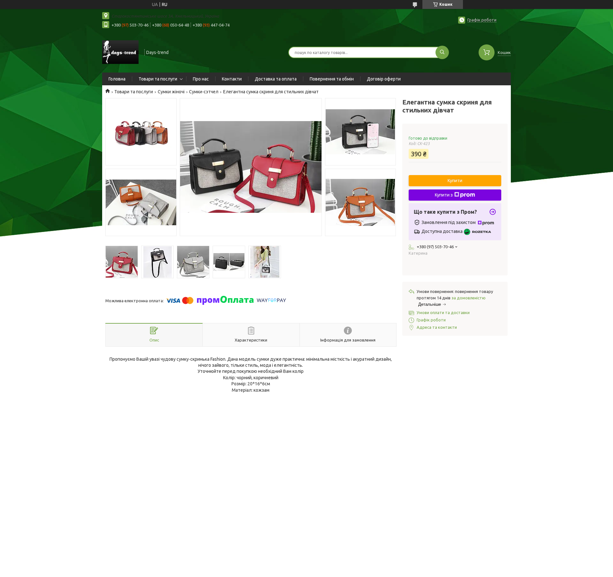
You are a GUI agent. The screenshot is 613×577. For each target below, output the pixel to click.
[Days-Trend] (120, 52)
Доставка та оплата (276, 79)
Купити (455, 180)
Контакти (232, 79)
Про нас (201, 79)
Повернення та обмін (332, 79)
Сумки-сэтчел (203, 91)
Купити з (444, 194)
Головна (117, 79)
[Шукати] (442, 52)
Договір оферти (384, 79)
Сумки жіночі (171, 91)
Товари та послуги (158, 79)
